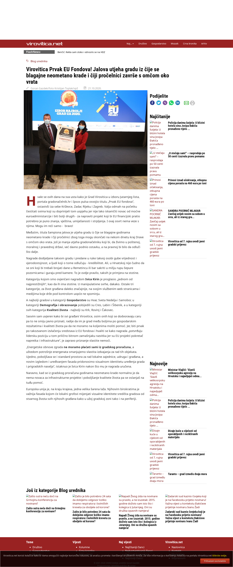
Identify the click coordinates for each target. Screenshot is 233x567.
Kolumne (84, 547)
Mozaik (174, 43)
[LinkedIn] (177, 103)
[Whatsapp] (171, 103)
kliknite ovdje (219, 555)
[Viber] (165, 103)
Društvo (143, 43)
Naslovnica (178, 547)
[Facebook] (152, 103)
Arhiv (204, 43)
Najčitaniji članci (134, 547)
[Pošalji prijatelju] (186, 103)
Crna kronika (190, 43)
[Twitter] (158, 103)
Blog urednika (38, 61)
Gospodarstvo (159, 43)
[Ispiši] (192, 103)
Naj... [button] (129, 43)
